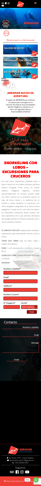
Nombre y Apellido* (12, 269)
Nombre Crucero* (11, 294)
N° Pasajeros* (9, 303)
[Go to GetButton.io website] (36, 484)
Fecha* (24, 303)
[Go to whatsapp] (36, 479)
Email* (6, 277)
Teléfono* (7, 286)
